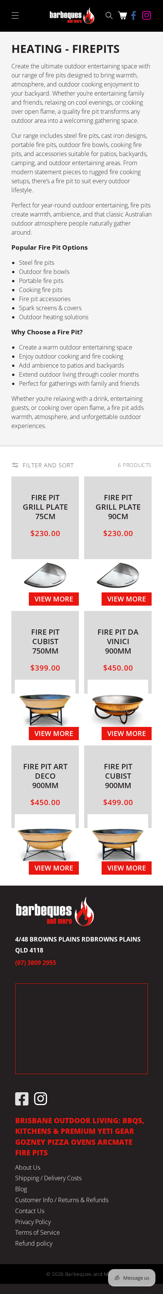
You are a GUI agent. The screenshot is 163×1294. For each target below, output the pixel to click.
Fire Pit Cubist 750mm (45, 641)
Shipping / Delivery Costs (48, 1178)
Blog (21, 1189)
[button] (15, 15)
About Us (27, 1167)
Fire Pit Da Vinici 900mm (117, 641)
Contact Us (29, 1211)
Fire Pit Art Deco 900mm (45, 776)
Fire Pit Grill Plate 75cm (45, 507)
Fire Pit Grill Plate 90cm (118, 507)
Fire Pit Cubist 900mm (118, 776)
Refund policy (33, 1243)
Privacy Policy (33, 1222)
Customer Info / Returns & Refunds (61, 1200)
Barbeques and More (91, 1274)
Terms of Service (37, 1232)
